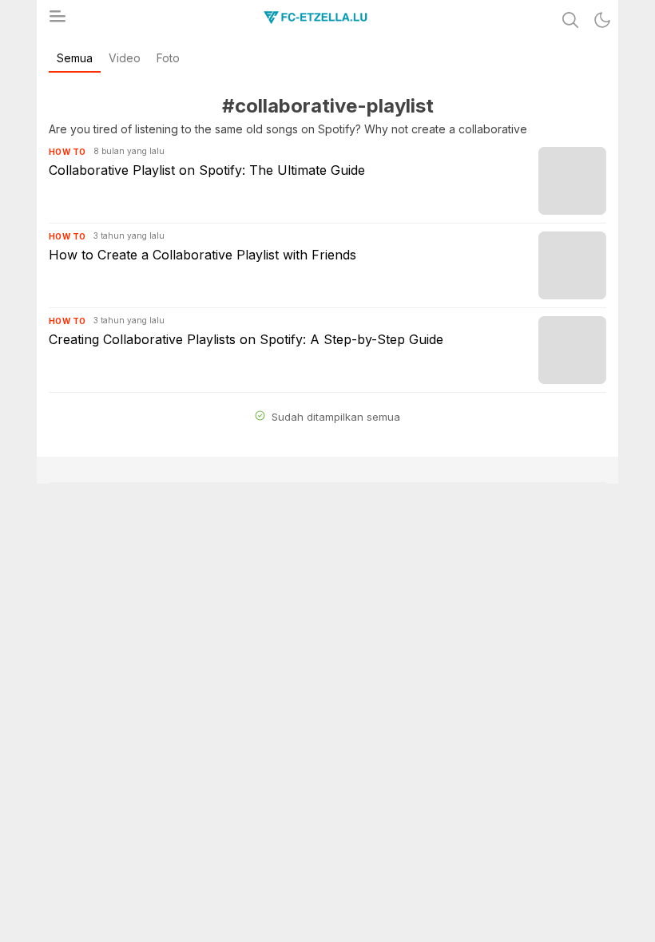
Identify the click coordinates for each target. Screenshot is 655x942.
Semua (75, 58)
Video (125, 58)
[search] (570, 20)
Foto (168, 58)
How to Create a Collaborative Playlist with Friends (202, 255)
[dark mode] (602, 20)
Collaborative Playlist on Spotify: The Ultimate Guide (207, 170)
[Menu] (57, 21)
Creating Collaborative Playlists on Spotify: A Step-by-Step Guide (246, 339)
